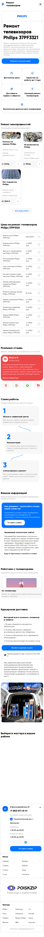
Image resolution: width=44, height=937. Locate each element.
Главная (6, 861)
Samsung (19, 909)
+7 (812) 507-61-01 (18, 811)
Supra (31, 918)
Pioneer (31, 914)
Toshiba (5, 918)
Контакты (25, 874)
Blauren (5, 922)
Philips (5, 909)
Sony (4, 914)
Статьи (5, 870)
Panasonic (19, 914)
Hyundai (32, 922)
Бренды (25, 861)
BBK (17, 922)
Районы (25, 866)
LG (30, 909)
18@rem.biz (14, 823)
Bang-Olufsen (20, 918)
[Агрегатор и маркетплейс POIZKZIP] (22, 889)
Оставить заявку (14, 523)
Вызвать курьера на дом (22, 648)
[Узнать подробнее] (18, 164)
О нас (5, 874)
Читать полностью (10, 378)
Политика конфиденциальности (22, 929)
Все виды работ (22, 211)
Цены (24, 870)
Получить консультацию (20, 61)
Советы (5, 866)
